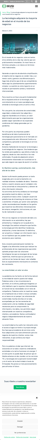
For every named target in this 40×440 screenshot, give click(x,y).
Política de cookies (9, 437)
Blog (8, 12)
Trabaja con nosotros (16, 1)
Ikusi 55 (6, 1)
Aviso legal (33, 437)
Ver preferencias (20, 433)
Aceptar (20, 421)
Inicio (4, 12)
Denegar (20, 427)
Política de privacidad (22, 437)
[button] (37, 398)
